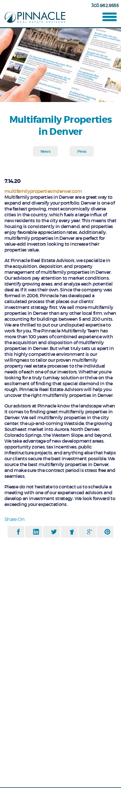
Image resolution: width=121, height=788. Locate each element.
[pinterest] (107, 532)
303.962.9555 (105, 5)
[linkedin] (36, 532)
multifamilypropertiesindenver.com (43, 191)
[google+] (89, 532)
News (45, 151)
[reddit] (72, 532)
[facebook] (18, 532)
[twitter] (54, 532)
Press (81, 151)
